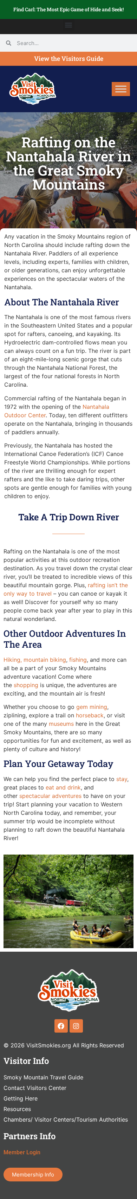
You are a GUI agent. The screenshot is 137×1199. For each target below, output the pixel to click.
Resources (17, 1108)
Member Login (22, 1152)
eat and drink (63, 787)
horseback (90, 715)
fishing (78, 659)
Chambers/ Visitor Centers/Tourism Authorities (66, 1119)
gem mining (91, 706)
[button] (68, 25)
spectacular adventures (50, 795)
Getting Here (21, 1098)
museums (61, 723)
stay (121, 778)
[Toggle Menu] (120, 88)
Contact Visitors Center (35, 1087)
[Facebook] (61, 1026)
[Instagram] (76, 1026)
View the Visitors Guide (68, 59)
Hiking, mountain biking (35, 659)
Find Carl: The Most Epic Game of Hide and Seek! (68, 9)
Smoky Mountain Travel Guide (43, 1077)
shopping (26, 685)
